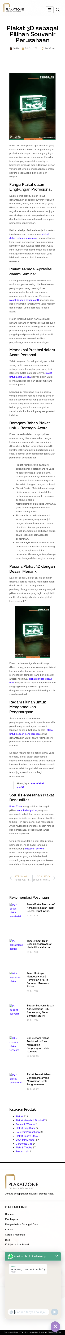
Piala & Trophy (24, 1147)
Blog (7, 1239)
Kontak (9, 1229)
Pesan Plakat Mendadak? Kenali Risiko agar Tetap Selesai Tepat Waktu (41, 907)
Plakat (19, 1116)
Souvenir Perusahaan (28, 1131)
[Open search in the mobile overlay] (57, 9)
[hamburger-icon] (50, 9)
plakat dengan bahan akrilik (24, 300)
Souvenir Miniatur (25, 1139)
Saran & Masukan (15, 1234)
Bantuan (9, 1214)
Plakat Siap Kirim (25, 1128)
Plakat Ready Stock (27, 1135)
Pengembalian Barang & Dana (21, 1224)
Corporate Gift (24, 1143)
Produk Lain (22, 1151)
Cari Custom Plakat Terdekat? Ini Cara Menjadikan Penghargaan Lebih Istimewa (38, 1045)
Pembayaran (12, 1219)
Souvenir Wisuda (25, 1124)
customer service (34, 848)
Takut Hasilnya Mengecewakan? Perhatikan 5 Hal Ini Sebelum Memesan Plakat (38, 980)
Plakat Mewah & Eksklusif (30, 1120)
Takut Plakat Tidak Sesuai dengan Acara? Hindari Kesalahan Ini (39, 944)
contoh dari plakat (27, 810)
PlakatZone (15, 806)
